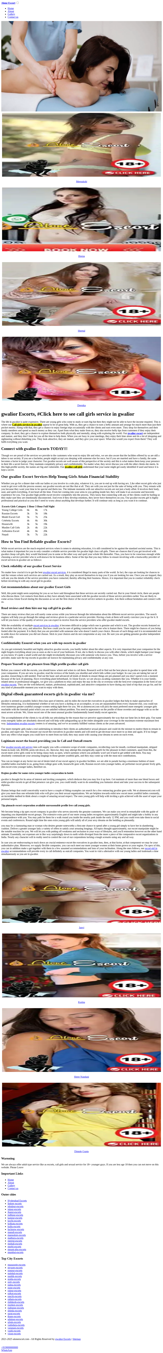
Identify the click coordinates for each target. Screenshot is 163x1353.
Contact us (13, 17)
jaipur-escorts (14, 1209)
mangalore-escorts (17, 1235)
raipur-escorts (14, 1290)
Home (11, 8)
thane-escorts (14, 1316)
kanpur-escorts (15, 1218)
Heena (81, 256)
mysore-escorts (15, 1267)
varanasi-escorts (16, 1328)
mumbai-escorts (15, 1252)
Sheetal (81, 330)
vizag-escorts (14, 1333)
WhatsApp (6, 1350)
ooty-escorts (14, 1282)
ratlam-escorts (14, 1299)
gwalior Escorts (63, 1339)
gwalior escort (135, 433)
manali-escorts (15, 1232)
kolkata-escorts (15, 1223)
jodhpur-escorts (15, 1215)
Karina (81, 1002)
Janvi (81, 927)
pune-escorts (14, 1287)
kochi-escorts (14, 1220)
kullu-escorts (14, 1226)
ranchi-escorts (14, 1296)
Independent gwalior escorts (21, 723)
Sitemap (77, 1339)
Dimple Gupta (81, 1151)
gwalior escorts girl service (19, 747)
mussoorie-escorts (16, 1264)
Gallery (11, 14)
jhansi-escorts (14, 1212)
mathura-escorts (15, 1238)
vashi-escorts (14, 1330)
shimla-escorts (15, 1310)
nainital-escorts (15, 1273)
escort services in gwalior (46, 625)
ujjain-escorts (14, 1322)
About (11, 11)
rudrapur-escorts (16, 1307)
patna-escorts (14, 1284)
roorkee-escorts (15, 1305)
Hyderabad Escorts (17, 1200)
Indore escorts (15, 1203)
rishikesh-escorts (16, 1302)
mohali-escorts (15, 1243)
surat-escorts (14, 1313)
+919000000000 (9, 1347)
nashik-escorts (15, 1276)
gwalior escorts (8, 684)
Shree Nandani (81, 1076)
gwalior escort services (54, 572)
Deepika (81, 405)
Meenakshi (81, 181)
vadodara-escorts (16, 1325)
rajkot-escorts (14, 1293)
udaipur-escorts (15, 1319)
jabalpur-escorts (15, 1206)
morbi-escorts (14, 1246)
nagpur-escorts (15, 1270)
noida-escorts (14, 1279)
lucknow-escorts (16, 1229)
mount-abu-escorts (17, 1249)
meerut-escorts (15, 1240)
